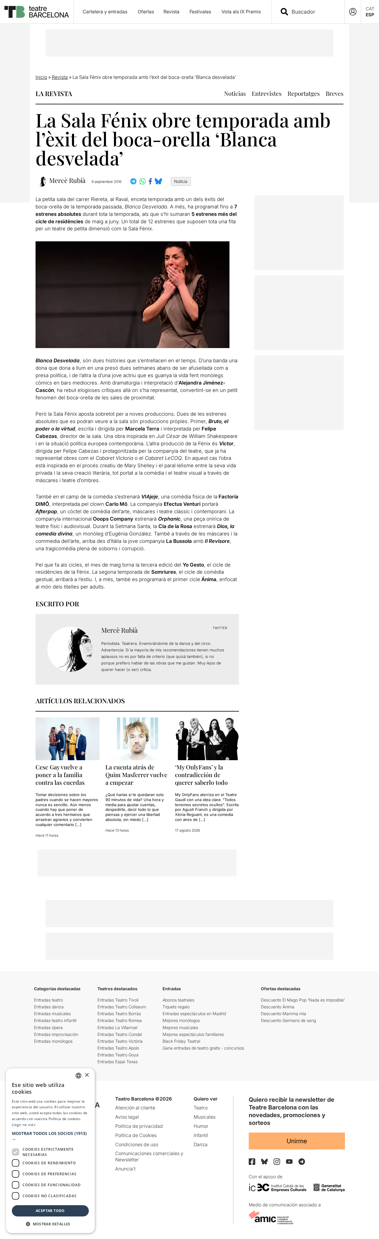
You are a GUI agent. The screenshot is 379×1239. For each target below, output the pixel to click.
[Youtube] (289, 1161)
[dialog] (50, 1150)
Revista (171, 12)
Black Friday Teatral (181, 1041)
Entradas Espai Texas (117, 1061)
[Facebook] (252, 1161)
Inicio (41, 77)
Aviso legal (127, 1117)
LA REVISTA (54, 93)
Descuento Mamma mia (283, 1013)
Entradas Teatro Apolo (118, 1047)
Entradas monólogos (53, 1041)
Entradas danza (49, 1006)
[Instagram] (277, 1161)
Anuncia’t (125, 1169)
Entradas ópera (48, 1027)
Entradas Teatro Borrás (119, 1013)
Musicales (205, 1117)
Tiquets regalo (176, 1006)
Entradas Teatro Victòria (120, 1041)
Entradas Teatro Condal (119, 1034)
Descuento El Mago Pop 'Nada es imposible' (303, 999)
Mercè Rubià (67, 180)
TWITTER (220, 628)
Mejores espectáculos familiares (193, 1034)
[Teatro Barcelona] (36, 12)
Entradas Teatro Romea (119, 1020)
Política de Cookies (136, 1135)
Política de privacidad (139, 1126)
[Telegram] (301, 1161)
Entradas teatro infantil (55, 1020)
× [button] (86, 1075)
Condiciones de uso (136, 1144)
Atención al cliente (135, 1108)
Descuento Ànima (277, 1006)
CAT (370, 9)
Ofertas (146, 12)
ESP (370, 14)
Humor (201, 1126)
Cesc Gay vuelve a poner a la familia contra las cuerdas (60, 774)
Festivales (200, 12)
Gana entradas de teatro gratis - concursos (203, 1047)
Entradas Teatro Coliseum (121, 1006)
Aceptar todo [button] (50, 1210)
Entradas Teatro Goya (118, 1054)
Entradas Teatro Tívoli (118, 999)
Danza (201, 1144)
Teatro (201, 1108)
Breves (334, 93)
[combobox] (313, 11)
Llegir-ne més (24, 1124)
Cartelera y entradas (105, 12)
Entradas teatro (48, 999)
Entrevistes (267, 93)
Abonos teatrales (178, 999)
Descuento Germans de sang (288, 1020)
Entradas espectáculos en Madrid (194, 1013)
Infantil (201, 1135)
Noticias (235, 93)
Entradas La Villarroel (117, 1027)
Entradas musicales (52, 1013)
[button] (50, 1136)
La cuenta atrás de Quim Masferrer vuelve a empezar (136, 774)
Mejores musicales (180, 1027)
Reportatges (304, 93)
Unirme (297, 1141)
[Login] (352, 11)
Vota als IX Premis (241, 12)
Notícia (180, 181)
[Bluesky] (264, 1161)
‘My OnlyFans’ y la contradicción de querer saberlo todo (201, 774)
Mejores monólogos (181, 1020)
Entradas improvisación (56, 1034)
